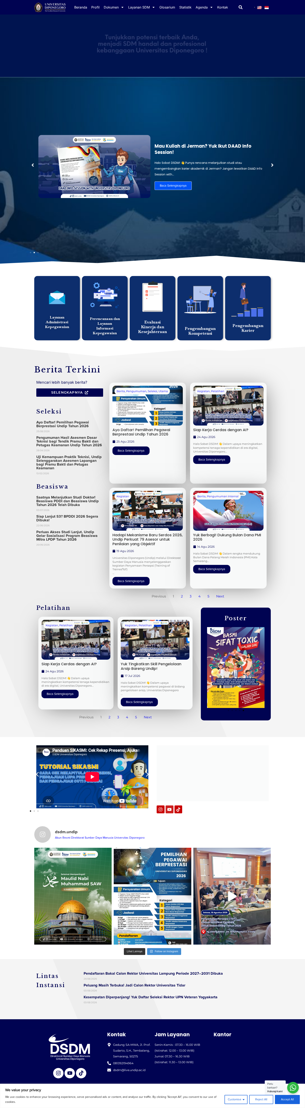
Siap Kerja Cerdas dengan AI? (220, 429)
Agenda (202, 7)
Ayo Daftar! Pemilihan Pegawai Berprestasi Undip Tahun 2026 (62, 424)
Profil (95, 7)
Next (220, 596)
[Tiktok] (178, 809)
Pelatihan (217, 391)
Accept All (287, 1099)
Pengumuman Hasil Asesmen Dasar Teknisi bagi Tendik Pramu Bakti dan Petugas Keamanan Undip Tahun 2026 (69, 441)
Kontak (222, 7)
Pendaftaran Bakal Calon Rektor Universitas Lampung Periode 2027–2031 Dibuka (153, 973)
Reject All (261, 1099)
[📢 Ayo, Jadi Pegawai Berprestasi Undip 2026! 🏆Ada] (152, 896)
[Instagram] (161, 809)
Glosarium (167, 7)
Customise (234, 1099)
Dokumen (111, 7)
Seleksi (152, 391)
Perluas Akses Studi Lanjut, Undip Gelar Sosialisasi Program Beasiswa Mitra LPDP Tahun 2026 (67, 536)
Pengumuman (136, 391)
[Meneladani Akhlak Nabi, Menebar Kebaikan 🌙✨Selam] (73, 896)
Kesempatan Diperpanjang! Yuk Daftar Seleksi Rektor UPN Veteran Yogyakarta (150, 997)
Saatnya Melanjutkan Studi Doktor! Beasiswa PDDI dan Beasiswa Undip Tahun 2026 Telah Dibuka (67, 501)
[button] (32, 165)
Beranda (80, 7)
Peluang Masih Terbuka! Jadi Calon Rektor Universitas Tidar (134, 985)
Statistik (185, 7)
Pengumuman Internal (223, 496)
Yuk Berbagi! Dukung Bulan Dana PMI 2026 (227, 537)
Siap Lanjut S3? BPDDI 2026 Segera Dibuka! (67, 518)
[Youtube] (169, 809)
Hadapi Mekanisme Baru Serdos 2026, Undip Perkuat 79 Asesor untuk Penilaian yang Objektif (147, 539)
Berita (121, 391)
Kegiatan (203, 391)
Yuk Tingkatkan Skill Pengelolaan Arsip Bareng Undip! (151, 666)
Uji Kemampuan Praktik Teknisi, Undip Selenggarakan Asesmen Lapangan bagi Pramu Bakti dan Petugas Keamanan (69, 462)
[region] (152, 1096)
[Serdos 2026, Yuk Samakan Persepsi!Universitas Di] (232, 896)
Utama (163, 391)
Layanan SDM (139, 7)
